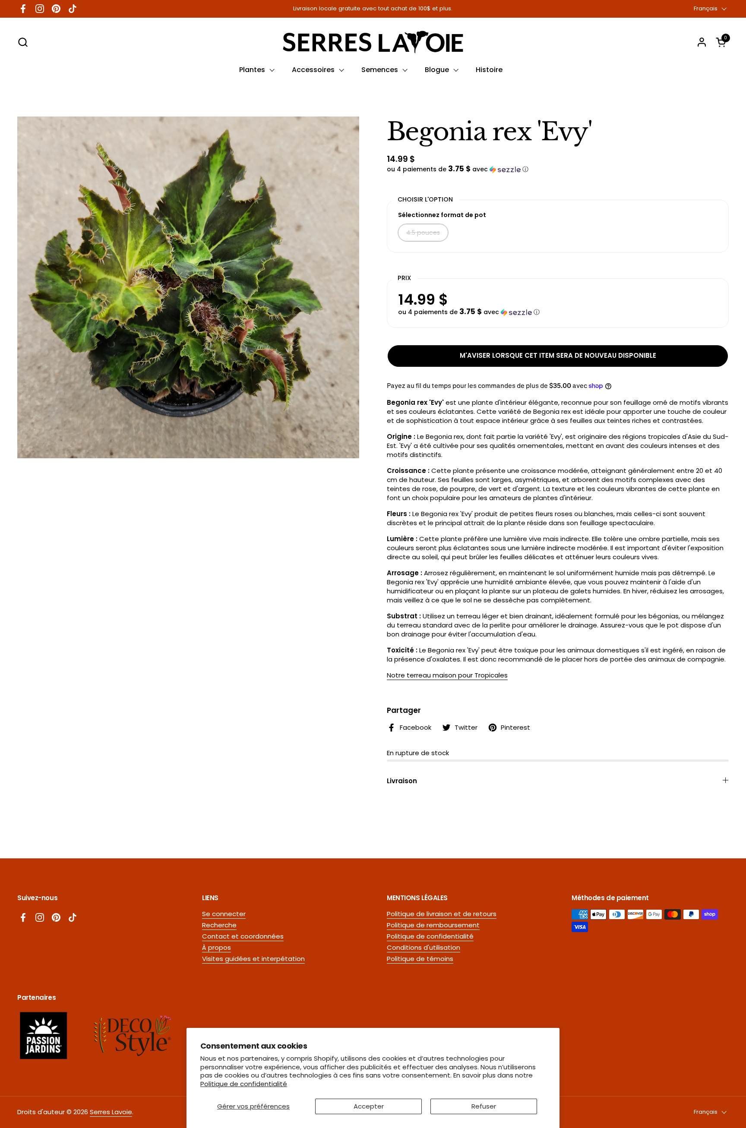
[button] (22, 42)
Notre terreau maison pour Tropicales (447, 675)
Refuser (483, 1106)
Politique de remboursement (433, 924)
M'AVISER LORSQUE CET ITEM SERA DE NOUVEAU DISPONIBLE (558, 355)
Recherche (219, 924)
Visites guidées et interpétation (253, 958)
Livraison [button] (402, 780)
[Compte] (701, 42)
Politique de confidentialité (243, 1083)
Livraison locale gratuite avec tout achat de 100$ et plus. (372, 9)
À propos (216, 947)
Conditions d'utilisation (423, 947)
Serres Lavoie (111, 1111)
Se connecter (224, 913)
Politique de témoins (420, 958)
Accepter (369, 1106)
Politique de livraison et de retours (441, 913)
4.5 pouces (423, 232)
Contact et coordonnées (243, 936)
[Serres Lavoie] (373, 42)
